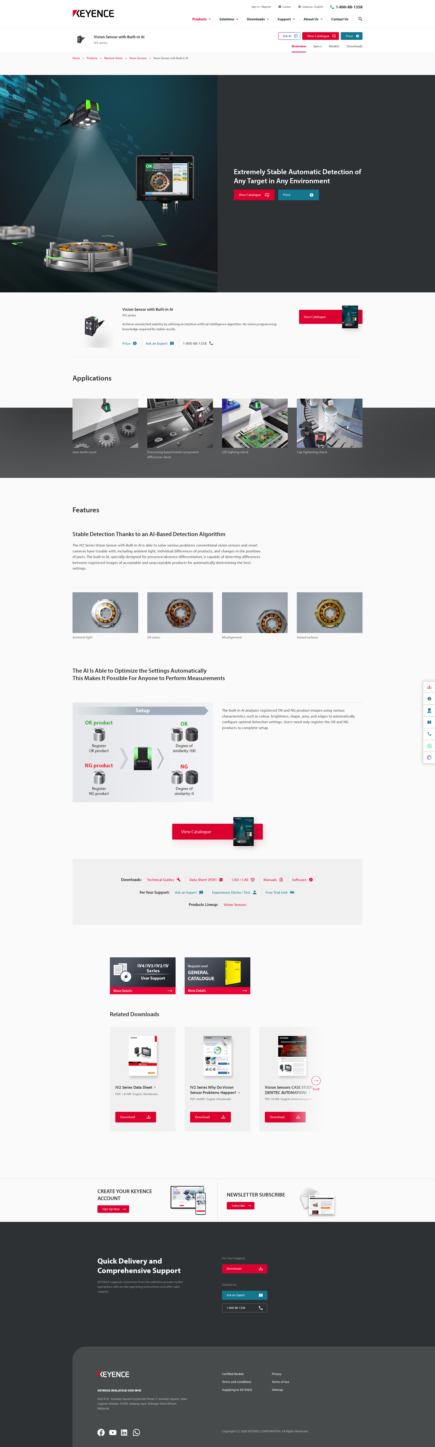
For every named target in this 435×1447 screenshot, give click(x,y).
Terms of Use (280, 1382)
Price (126, 343)
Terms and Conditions (236, 1382)
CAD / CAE (240, 879)
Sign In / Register (261, 6)
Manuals (270, 879)
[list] (217, 1084)
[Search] (360, 19)
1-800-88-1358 (349, 7)
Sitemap (277, 1390)
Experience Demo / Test (231, 892)
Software (299, 879)
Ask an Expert (157, 343)
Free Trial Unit (277, 892)
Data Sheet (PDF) (203, 879)
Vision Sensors (235, 904)
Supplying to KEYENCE (237, 1390)
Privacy (276, 1374)
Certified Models (233, 1374)
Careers (287, 6)
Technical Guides (160, 879)
